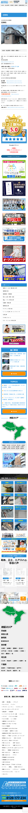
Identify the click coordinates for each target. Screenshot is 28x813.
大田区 (3, 648)
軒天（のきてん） (6, 752)
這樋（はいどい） (17, 745)
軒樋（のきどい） (19, 767)
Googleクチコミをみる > (14, 156)
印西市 (3, 668)
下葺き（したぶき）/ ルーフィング (16, 735)
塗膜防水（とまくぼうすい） (9, 721)
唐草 (3, 702)
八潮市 (21, 661)
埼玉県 (3, 657)
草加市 (9, 661)
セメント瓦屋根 (6, 726)
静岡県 (3, 637)
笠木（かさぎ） (18, 738)
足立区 (21, 648)
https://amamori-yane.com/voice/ (14, 82)
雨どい (4, 750)
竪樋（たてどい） (6, 769)
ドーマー (4, 767)
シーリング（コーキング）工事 (9, 714)
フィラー (13, 704)
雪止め (4, 735)
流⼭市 (9, 670)
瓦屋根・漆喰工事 (7, 302)
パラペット (16, 769)
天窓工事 (5, 314)
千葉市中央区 (11, 668)
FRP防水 (23, 769)
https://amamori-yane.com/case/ (14, 80)
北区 (2, 653)
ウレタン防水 (5, 719)
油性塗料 (4, 711)
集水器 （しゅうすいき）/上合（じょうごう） (13, 747)
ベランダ (4, 716)
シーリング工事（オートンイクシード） (12, 311)
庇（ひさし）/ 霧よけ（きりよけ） (10, 740)
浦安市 (15, 670)
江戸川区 (3, 651)
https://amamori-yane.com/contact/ (15, 107)
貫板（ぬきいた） (6, 755)
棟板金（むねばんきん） (14, 750)
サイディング (19, 707)
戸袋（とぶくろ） (6, 743)
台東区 (16, 651)
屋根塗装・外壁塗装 (7, 294)
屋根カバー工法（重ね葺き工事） (10, 288)
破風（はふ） (16, 752)
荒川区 (10, 651)
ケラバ (14, 755)
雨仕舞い (9, 702)
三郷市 (15, 661)
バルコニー (22, 714)
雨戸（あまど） (17, 743)
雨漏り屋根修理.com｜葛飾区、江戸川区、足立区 (12, 806)
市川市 (3, 670)
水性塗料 (11, 711)
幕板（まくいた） (6, 745)
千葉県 (3, 664)
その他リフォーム (7, 317)
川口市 (3, 661)
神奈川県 (4, 634)
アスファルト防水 (13, 716)
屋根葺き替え (6, 291)
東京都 (3, 644)
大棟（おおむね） (6, 762)
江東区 (22, 651)
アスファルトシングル (7, 771)
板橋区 (9, 648)
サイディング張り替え (8, 308)
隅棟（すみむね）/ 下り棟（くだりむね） (12, 764)
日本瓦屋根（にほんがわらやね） (10, 728)
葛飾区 (15, 648)
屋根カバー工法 (13, 731)
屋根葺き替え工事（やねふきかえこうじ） (12, 733)
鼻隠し (10, 767)
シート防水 (13, 719)
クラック (16, 702)
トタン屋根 (5, 731)
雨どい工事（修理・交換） (9, 297)
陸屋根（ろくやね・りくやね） (9, 723)
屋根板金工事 (6, 305)
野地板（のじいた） (7, 738)
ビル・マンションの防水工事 (9, 320)
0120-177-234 (15, 66)
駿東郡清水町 (5, 641)
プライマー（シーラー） (8, 707)
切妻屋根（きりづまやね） (8, 759)
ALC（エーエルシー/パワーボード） (10, 709)
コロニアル (5, 774)
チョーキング (5, 704)
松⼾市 (19, 668)
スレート (17, 771)
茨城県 (3, 630)
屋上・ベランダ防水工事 (8, 299)
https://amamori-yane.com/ (7, 61)
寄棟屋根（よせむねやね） (8, 757)
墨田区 (8, 653)
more (15, 373)
